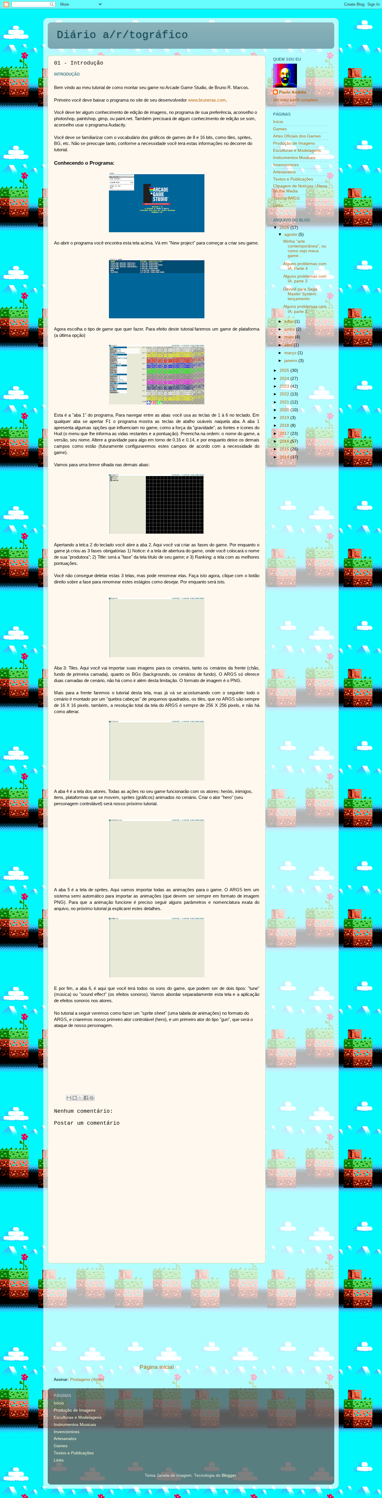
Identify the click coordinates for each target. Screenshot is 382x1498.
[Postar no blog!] (75, 1098)
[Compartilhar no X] (80, 1098)
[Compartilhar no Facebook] (86, 1098)
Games (280, 129)
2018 (285, 425)
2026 (285, 227)
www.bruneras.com (207, 100)
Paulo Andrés (292, 92)
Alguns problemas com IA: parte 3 (304, 278)
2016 (285, 441)
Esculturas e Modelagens (297, 150)
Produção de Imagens (294, 143)
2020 (285, 410)
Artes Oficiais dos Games (297, 136)
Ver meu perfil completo (295, 100)
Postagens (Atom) (87, 1379)
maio (289, 337)
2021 (285, 402)
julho (289, 321)
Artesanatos (284, 172)
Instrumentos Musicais (294, 157)
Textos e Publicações (293, 179)
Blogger (229, 1475)
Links (278, 205)
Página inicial (157, 1367)
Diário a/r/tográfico (122, 35)
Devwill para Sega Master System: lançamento (300, 294)
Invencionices (286, 165)
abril (289, 345)
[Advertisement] (157, 1313)
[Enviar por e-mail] (69, 1098)
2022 (285, 394)
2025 (285, 370)
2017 (285, 433)
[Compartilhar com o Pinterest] (92, 1098)
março (291, 353)
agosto (291, 234)
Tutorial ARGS (286, 198)
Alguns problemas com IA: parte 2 (304, 309)
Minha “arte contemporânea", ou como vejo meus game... (304, 248)
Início (278, 122)
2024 (285, 378)
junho (290, 329)
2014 (285, 457)
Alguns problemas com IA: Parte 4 (304, 266)
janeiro (291, 360)
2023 (285, 386)
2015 (285, 449)
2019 (285, 417)
